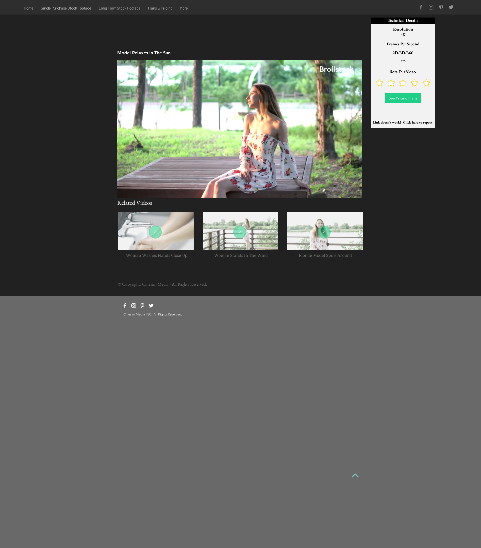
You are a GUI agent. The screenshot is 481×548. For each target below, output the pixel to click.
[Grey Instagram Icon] (431, 7)
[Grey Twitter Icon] (451, 7)
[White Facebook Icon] (125, 305)
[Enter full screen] (355, 191)
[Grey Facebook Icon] (421, 7)
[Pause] (124, 191)
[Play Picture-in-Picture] (346, 191)
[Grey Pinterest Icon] (441, 7)
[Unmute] (132, 191)
